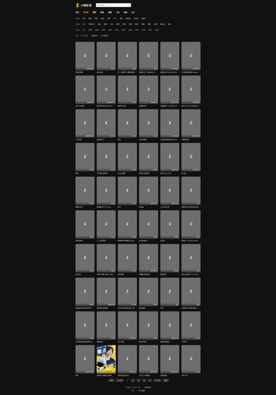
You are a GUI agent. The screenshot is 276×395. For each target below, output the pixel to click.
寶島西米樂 (185, 139)
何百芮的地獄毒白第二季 (126, 308)
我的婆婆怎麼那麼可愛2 (83, 308)
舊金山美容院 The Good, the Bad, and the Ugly (197, 274)
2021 (123, 30)
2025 (97, 30)
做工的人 (78, 274)
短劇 (125, 12)
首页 (111, 380)
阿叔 (76, 173)
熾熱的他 (100, 342)
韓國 (105, 24)
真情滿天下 (100, 139)
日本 (111, 24)
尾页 (165, 380)
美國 (130, 24)
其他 (169, 24)
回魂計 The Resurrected (189, 241)
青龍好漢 (163, 274)
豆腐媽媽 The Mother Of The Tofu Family (174, 106)
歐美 (136, 24)
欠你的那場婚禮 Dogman (189, 72)
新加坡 (162, 24)
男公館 (183, 173)
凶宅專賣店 (143, 139)
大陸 (99, 24)
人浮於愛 (78, 139)
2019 (137, 30)
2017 (150, 30)
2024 (103, 30)
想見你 (162, 241)
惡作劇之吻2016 (123, 375)
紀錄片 (143, 18)
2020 (130, 30)
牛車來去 (184, 342)
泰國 (142, 24)
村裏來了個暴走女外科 (104, 375)
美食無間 (121, 274)
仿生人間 (184, 375)
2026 (90, 30)
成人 (133, 12)
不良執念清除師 (102, 173)
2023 (110, 30)
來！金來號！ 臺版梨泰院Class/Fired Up (131, 72)
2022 (117, 30)
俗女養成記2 (143, 241)
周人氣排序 (84, 35)
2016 (157, 30)
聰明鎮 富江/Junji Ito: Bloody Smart (172, 72)
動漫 (102, 12)
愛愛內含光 (79, 207)
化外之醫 (121, 342)
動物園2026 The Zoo (104, 207)
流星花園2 (163, 375)
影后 (119, 207)
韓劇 (96, 18)
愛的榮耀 (142, 308)
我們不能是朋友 (144, 173)
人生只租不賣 (164, 207)
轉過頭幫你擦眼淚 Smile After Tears (130, 241)
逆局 (161, 308)
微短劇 (128, 18)
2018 (143, 30)
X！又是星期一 (102, 241)
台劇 (114, 18)
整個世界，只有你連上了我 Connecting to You (154, 72)
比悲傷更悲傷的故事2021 (84, 342)
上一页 (120, 380)
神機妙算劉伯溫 (144, 274)
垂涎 (119, 139)
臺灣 (117, 24)
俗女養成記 (79, 241)
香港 (124, 24)
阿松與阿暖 (79, 72)
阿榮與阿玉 (143, 106)
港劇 (121, 18)
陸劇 (89, 18)
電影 (94, 12)
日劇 (108, 18)
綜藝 (110, 12)
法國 (155, 24)
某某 (76, 375)
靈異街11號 (121, 106)
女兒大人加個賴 (144, 375)
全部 (83, 18)
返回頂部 (148, 387)
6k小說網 (142, 390)
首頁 (77, 12)
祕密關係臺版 (164, 342)
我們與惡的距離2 (102, 308)
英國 (149, 24)
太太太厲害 (121, 173)
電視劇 (85, 12)
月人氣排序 (104, 35)
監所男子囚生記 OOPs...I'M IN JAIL (109, 106)
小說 (117, 12)
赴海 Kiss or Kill (165, 173)
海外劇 (136, 18)
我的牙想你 (143, 342)
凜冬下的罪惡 (80, 106)
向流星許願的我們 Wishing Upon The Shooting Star (177, 139)
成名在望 (100, 72)
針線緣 (141, 207)
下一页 (157, 380)
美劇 (102, 18)
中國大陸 (91, 24)
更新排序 (94, 35)
